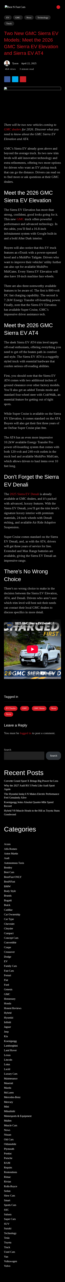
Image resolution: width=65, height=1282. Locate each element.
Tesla (7, 1237)
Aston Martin (11, 853)
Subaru (8, 1214)
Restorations (10, 1172)
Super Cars (10, 1219)
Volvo (7, 1266)
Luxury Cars (10, 1073)
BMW (7, 886)
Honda (7, 1003)
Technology (43, 17)
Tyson (15, 63)
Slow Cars (9, 1195)
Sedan (7, 1191)
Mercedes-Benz (12, 1097)
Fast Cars (9, 970)
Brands (8, 895)
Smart (7, 1200)
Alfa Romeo (10, 848)
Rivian (7, 1181)
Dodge (7, 956)
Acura (7, 844)
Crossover (9, 952)
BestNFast (9, 881)
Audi (6, 858)
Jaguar (7, 1026)
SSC (6, 1209)
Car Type (9, 919)
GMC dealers (12, 129)
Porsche (8, 1158)
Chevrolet (9, 923)
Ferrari (7, 975)
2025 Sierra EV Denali (24, 494)
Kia (6, 1036)
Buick (7, 905)
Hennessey (10, 998)
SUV (7, 1223)
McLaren (9, 1092)
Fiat (6, 980)
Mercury (8, 1101)
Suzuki (7, 1228)
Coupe (7, 947)
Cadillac (8, 909)
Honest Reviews (12, 1008)
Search (7, 749)
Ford (6, 984)
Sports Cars (10, 1205)
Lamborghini (11, 1045)
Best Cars (9, 872)
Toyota (7, 1242)
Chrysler (8, 928)
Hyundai (8, 1017)
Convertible (10, 942)
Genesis (8, 989)
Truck (9, 23)
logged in (25, 733)
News (28, 17)
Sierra (8, 714)
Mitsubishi (9, 1111)
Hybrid (8, 1012)
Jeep (6, 1031)
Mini (6, 1106)
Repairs (8, 1167)
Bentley (8, 867)
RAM (7, 1162)
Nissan (7, 1134)
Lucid (7, 1069)
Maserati (8, 1083)
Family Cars (10, 966)
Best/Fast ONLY (13, 877)
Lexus (7, 1055)
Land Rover (10, 1050)
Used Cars (9, 1251)
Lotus (7, 1064)
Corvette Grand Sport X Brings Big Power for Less (31, 780)
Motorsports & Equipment (18, 1116)
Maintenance (11, 1078)
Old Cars (9, 1139)
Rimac (7, 1177)
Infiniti (7, 1022)
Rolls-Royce (10, 1186)
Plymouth (9, 1148)
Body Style (10, 891)
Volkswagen (10, 1261)
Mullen (8, 1120)
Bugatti (8, 900)
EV (7, 17)
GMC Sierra (39, 708)
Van (6, 1256)
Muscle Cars (10, 1125)
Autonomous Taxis (14, 862)
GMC (17, 17)
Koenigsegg (10, 1040)
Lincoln (8, 1059)
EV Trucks (11, 708)
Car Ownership (12, 914)
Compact (9, 933)
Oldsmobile (10, 1144)
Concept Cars (11, 937)
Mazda (7, 1087)
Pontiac (8, 1153)
